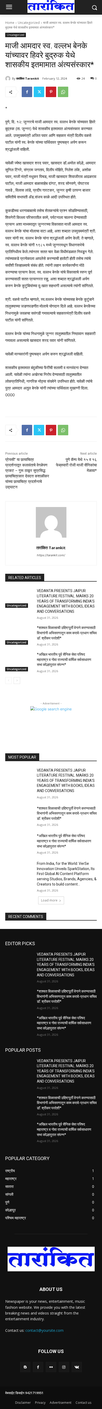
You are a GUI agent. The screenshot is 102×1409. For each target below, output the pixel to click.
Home (9, 22)
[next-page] (17, 680)
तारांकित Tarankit (27, 78)
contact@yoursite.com (44, 1330)
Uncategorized (29, 22)
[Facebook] (27, 92)
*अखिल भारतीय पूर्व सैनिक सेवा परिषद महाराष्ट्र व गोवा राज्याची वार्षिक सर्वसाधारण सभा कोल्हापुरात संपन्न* (64, 659)
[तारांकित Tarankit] (8, 78)
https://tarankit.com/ (51, 555)
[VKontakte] (77, 1367)
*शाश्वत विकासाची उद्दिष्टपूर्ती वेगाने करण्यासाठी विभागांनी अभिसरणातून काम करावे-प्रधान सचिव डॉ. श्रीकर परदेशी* (67, 633)
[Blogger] (25, 1367)
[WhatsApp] (63, 92)
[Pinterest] (51, 92)
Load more (49, 900)
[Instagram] (64, 1367)
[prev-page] (8, 680)
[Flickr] (51, 1367)
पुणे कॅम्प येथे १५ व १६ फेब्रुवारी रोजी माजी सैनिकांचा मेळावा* (76, 465)
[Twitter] (39, 92)
